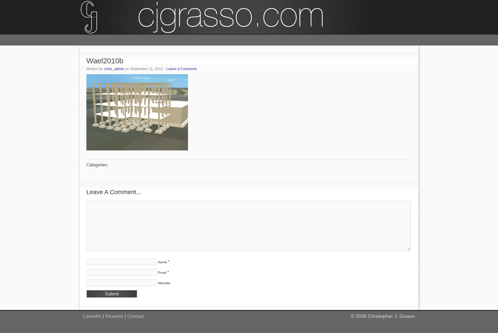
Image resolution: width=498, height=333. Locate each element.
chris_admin (114, 69)
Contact (135, 316)
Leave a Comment (181, 69)
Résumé (114, 316)
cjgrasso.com (249, 17)
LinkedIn (92, 316)
